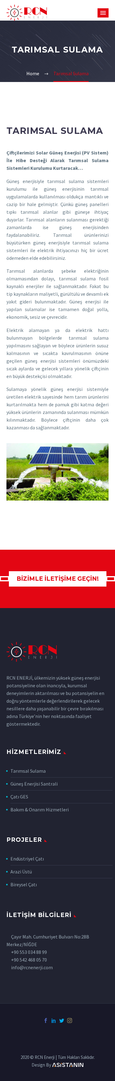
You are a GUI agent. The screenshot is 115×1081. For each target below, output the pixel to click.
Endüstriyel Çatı (27, 859)
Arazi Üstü (21, 871)
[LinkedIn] (53, 1020)
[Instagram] (69, 1020)
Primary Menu (103, 13)
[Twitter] (61, 1020)
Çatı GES (19, 797)
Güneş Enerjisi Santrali (34, 784)
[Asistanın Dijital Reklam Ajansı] (68, 1065)
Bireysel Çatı (23, 884)
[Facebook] (45, 1020)
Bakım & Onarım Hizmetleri (39, 809)
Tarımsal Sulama (28, 771)
